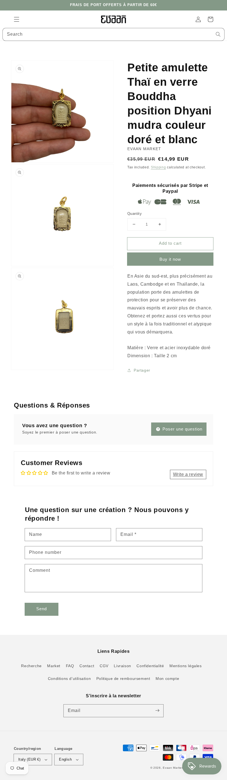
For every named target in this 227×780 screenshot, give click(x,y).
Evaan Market (173, 767)
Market (53, 666)
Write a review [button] (188, 474)
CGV (104, 666)
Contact (86, 666)
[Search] (218, 34)
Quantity (134, 214)
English (65, 759)
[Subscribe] (157, 711)
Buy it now (170, 259)
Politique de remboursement (123, 678)
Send (41, 608)
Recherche (31, 666)
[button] (17, 19)
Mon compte (167, 678)
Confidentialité (150, 666)
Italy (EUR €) (29, 759)
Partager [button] (142, 370)
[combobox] (113, 34)
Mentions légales (185, 666)
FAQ (70, 666)
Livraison (122, 666)
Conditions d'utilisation (69, 678)
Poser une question (181, 429)
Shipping (158, 167)
